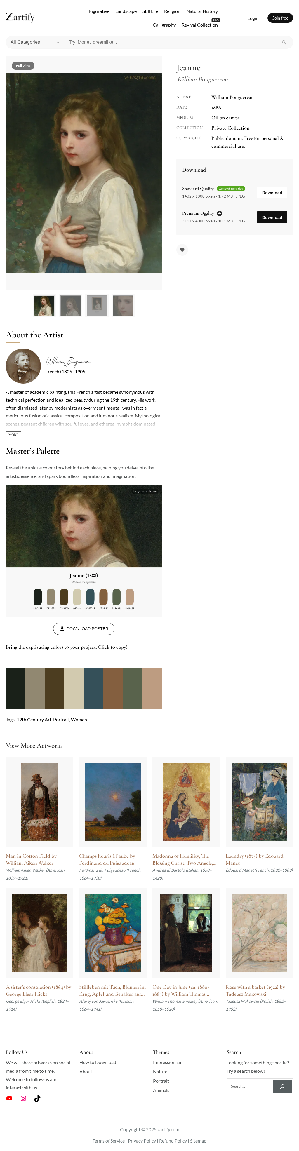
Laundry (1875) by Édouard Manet (255, 859)
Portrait (61, 719)
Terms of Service (109, 1140)
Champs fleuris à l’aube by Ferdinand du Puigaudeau (107, 859)
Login (253, 18)
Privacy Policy (142, 1140)
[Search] (284, 42)
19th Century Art (34, 719)
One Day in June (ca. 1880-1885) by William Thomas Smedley (180, 990)
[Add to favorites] (182, 250)
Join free (280, 17)
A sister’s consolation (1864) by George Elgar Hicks (38, 990)
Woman (79, 719)
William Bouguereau (67, 362)
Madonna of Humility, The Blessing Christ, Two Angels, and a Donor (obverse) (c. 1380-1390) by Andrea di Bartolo (185, 859)
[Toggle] (13, 434)
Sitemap (198, 1140)
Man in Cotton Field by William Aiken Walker (31, 859)
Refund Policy (173, 1140)
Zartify (20, 18)
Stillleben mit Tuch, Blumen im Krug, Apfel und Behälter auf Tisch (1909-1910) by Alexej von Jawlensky (112, 990)
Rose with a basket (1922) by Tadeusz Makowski (255, 990)
